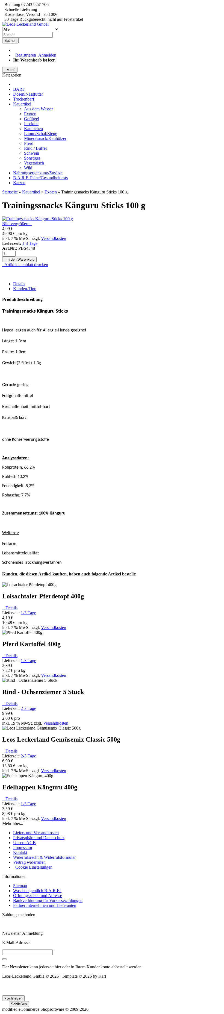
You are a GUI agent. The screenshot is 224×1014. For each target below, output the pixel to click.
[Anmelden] (4, 959)
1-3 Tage (29, 243)
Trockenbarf (23, 99)
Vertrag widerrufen (29, 862)
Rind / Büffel (35, 148)
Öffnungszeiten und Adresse (37, 895)
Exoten (30, 113)
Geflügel (31, 118)
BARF (19, 89)
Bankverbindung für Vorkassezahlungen (47, 900)
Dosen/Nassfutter (28, 94)
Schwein (31, 153)
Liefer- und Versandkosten (36, 832)
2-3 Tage (28, 708)
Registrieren (24, 55)
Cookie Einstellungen (32, 867)
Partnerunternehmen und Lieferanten (44, 905)
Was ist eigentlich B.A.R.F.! (37, 890)
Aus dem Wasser (38, 109)
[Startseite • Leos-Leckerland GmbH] (25, 24)
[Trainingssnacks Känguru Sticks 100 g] (37, 218)
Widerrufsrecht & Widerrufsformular (44, 857)
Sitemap (20, 885)
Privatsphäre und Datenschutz (38, 837)
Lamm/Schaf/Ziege (40, 133)
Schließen (19, 1004)
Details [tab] (19, 283)
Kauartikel (22, 104)
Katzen (19, 182)
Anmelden (46, 55)
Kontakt (20, 852)
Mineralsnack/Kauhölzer (45, 138)
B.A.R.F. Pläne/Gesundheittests (40, 177)
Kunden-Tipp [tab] (24, 288)
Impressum (22, 847)
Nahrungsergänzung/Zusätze (38, 173)
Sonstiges (32, 158)
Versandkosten (53, 238)
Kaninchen (33, 128)
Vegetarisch (34, 163)
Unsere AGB (24, 842)
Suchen (10, 41)
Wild (28, 168)
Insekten (31, 123)
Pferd (28, 143)
